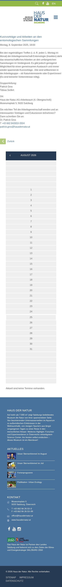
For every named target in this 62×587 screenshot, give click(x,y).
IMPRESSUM (26, 577)
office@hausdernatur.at (22, 516)
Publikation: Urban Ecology (29, 482)
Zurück (10, 141)
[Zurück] (3, 141)
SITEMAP (11, 577)
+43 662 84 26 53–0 (22, 508)
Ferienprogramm (25, 473)
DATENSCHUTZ (14, 581)
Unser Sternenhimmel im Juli (30, 463)
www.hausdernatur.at (21, 520)
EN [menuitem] (54, 3)
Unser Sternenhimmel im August (32, 454)
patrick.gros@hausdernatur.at (15, 127)
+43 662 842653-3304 (13, 123)
